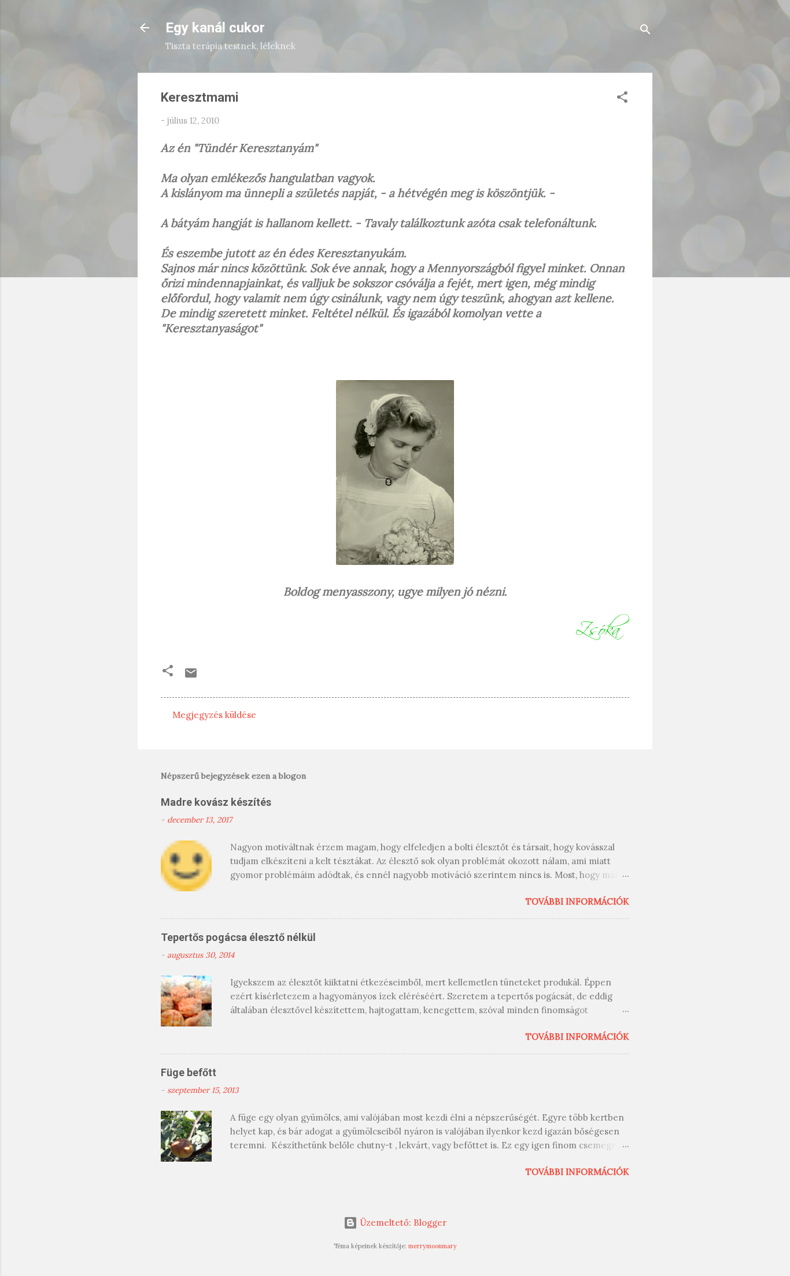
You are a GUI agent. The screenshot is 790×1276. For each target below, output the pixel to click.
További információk (577, 901)
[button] (622, 99)
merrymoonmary (432, 1246)
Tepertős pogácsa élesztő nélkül (238, 937)
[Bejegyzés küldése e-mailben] (191, 676)
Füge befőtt (188, 1072)
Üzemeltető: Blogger (401, 1222)
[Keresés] (645, 31)
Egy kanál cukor (215, 28)
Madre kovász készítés (216, 802)
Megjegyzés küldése (214, 714)
